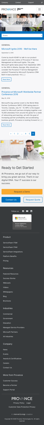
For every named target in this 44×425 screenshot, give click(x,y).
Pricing (5, 261)
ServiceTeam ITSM (10, 243)
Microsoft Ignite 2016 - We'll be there (19, 49)
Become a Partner (10, 385)
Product (7, 237)
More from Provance (13, 375)
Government (8, 318)
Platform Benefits (9, 256)
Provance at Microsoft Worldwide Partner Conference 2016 (21, 93)
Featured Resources (10, 274)
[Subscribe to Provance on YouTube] (27, 211)
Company (5, 2)
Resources (8, 268)
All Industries (8, 336)
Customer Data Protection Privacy (22, 407)
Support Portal (9, 390)
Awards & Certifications (12, 359)
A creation (22, 414)
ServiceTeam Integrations (13, 252)
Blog (5, 296)
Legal (28, 403)
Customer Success (10, 381)
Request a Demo (22, 191)
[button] (41, 2)
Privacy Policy (18, 403)
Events (5, 354)
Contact (18, 2)
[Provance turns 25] (20, 9)
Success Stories (9, 278)
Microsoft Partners (10, 332)
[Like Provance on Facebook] (23, 211)
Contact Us (11, 199)
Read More (6, 79)
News (5, 350)
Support (31, 2)
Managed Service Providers (13, 327)
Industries (7, 308)
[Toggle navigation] (39, 9)
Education (7, 323)
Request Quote (33, 199)
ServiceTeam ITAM (10, 247)
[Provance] (9, 9)
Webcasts (7, 283)
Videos (5, 287)
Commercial (7, 314)
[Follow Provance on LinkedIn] (31, 211)
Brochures (7, 301)
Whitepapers (8, 292)
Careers (6, 363)
